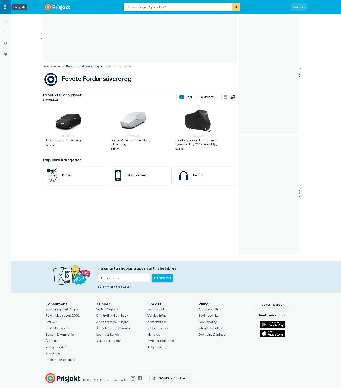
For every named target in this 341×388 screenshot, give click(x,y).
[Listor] (5, 32)
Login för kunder (108, 334)
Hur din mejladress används (114, 286)
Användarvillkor (209, 309)
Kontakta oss (157, 322)
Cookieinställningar (212, 334)
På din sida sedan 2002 (62, 315)
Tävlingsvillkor (209, 315)
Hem (46, 66)
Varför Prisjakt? (107, 309)
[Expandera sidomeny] (5, 21)
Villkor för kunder (108, 341)
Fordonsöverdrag (89, 66)
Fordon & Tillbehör (63, 66)
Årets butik (53, 341)
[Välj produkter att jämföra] (233, 97)
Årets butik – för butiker (113, 328)
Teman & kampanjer (60, 334)
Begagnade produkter (61, 360)
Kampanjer (53, 353)
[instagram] (133, 378)
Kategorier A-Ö (56, 347)
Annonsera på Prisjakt (112, 322)
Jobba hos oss (157, 328)
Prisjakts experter (58, 328)
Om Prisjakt (155, 309)
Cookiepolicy (207, 322)
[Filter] (5, 54)
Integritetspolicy (210, 328)
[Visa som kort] (225, 97)
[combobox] (178, 7)
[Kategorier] (5, 7)
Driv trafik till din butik (112, 315)
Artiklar (50, 322)
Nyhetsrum (155, 334)
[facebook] (139, 378)
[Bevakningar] (5, 43)
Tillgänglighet (157, 347)
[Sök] (236, 7)
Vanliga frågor (157, 315)
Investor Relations (160, 341)
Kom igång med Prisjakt (62, 309)
